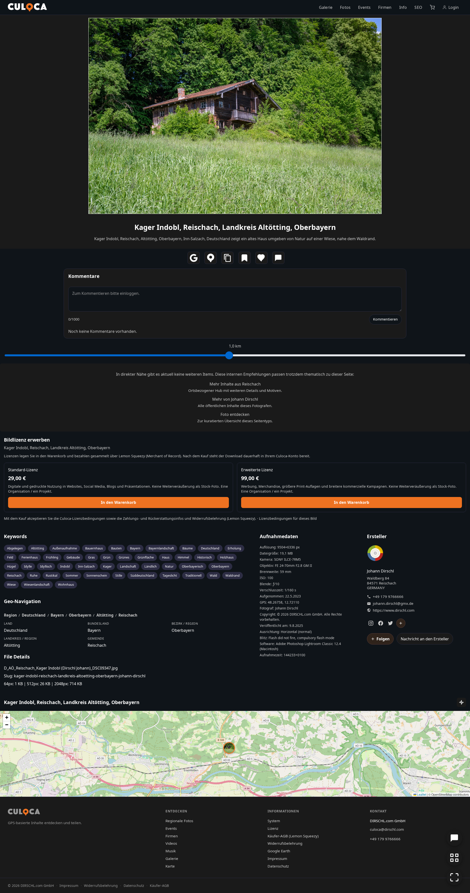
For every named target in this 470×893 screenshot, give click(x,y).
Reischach (14, 575)
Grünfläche (146, 557)
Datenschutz (278, 866)
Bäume (187, 548)
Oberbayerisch (192, 566)
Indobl (65, 566)
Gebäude (73, 557)
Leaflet (421, 794)
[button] (229, 748)
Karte (170, 866)
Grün (106, 557)
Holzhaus (227, 557)
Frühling (52, 557)
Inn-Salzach (86, 566)
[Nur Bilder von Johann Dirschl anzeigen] (375, 554)
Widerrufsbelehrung (209, 518)
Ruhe (33, 575)
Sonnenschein (96, 575)
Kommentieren (385, 319)
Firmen (384, 7)
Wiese (11, 584)
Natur (169, 566)
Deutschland (210, 548)
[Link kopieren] (227, 258)
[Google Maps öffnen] (194, 258)
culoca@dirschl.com (387, 829)
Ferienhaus (30, 557)
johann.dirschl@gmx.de (393, 603)
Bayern (135, 548)
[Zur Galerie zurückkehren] (454, 858)
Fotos (345, 7)
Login (453, 7)
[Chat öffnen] (454, 838)
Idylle (28, 566)
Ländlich (150, 566)
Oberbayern (220, 566)
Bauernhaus (94, 548)
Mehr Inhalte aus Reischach (235, 384)
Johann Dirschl (380, 571)
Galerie (325, 7)
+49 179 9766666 (388, 596)
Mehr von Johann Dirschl (235, 399)
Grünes (124, 557)
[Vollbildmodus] (454, 877)
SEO (418, 7)
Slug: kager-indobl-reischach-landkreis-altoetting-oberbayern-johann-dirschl (74, 676)
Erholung (234, 548)
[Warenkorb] (432, 7)
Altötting (37, 548)
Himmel (183, 557)
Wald (213, 575)
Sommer (72, 575)
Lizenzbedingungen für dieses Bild (288, 518)
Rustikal (51, 575)
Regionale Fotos (179, 820)
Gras (91, 557)
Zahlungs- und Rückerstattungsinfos (153, 518)
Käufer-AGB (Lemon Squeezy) (293, 835)
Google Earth (279, 850)
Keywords (15, 536)
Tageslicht (170, 575)
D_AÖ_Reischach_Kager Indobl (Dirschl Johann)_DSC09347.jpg (61, 668)
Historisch (204, 557)
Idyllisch (46, 566)
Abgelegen (15, 548)
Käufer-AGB (159, 885)
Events (364, 7)
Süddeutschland (142, 575)
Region (10, 615)
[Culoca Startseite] (27, 7)
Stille (118, 575)
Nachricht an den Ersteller (425, 639)
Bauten (116, 548)
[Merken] (244, 258)
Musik (170, 850)
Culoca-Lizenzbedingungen (82, 518)
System (274, 820)
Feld (10, 557)
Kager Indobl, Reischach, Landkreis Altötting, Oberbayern (235, 227)
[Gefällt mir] (261, 258)
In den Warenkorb (118, 502)
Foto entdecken (235, 414)
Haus (165, 557)
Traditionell (193, 575)
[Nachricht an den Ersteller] (278, 258)
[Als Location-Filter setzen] (210, 258)
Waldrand (232, 575)
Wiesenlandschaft (37, 584)
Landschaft (128, 566)
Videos (171, 843)
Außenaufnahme (64, 548)
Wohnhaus (66, 584)
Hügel (11, 566)
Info (403, 7)
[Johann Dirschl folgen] (401, 623)
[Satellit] (461, 702)
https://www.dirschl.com (393, 610)
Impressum (277, 858)
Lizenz (273, 828)
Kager (107, 566)
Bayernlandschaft (161, 548)
